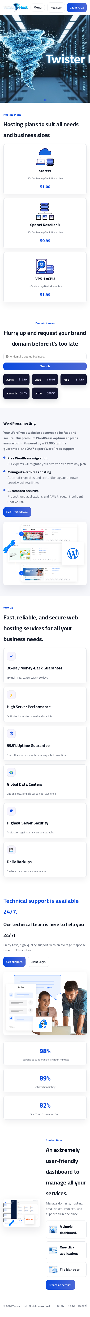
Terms (60, 1306)
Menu (38, 7)
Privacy (71, 1306)
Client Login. (38, 961)
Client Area (77, 7)
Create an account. (60, 1285)
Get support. (14, 961)
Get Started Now (17, 512)
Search (45, 366)
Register (56, 7)
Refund (82, 1306)
